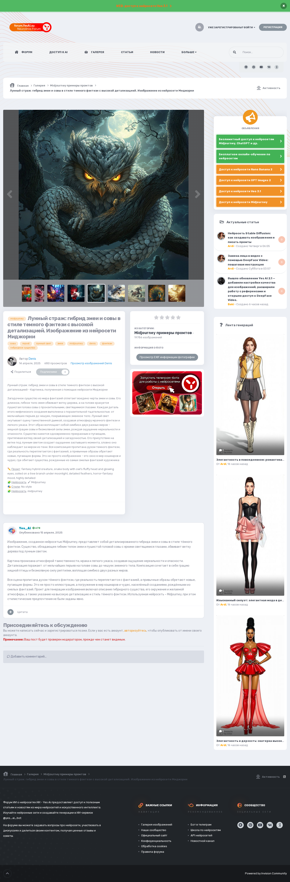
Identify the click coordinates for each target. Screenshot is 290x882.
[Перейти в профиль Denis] (12, 361)
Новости (157, 52)
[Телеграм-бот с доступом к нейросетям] (167, 393)
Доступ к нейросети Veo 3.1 (240, 191)
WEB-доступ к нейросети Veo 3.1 (141, 6)
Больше (188, 52)
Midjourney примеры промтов (163, 332)
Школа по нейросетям (206, 830)
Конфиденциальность (156, 840)
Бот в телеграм (201, 824)
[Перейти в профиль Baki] (221, 281)
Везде (274, 52)
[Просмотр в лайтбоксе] (104, 195)
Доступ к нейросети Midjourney (243, 202)
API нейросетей (201, 835)
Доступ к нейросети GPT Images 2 (245, 180)
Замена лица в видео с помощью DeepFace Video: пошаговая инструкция (248, 260)
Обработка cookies (154, 846)
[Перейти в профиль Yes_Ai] (12, 530)
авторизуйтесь (135, 630)
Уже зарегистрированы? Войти (231, 27)
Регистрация (272, 27)
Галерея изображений (156, 824)
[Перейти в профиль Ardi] (221, 235)
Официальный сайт (154, 835)
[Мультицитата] (10, 612)
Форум (26, 52)
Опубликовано (40, 532)
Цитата (22, 612)
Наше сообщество (153, 830)
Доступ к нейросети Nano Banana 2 (245, 169)
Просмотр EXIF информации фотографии (167, 357)
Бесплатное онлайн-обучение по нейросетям (244, 156)
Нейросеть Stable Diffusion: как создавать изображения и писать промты (251, 237)
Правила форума (152, 851)
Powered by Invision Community (266, 873)
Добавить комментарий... (28, 656)
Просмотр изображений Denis (91, 363)
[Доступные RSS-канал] (284, 777)
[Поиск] (234, 52)
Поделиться (22, 371)
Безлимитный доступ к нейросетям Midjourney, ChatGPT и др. (246, 141)
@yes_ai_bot (12, 818)
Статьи (127, 52)
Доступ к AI (58, 52)
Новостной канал (202, 840)
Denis (32, 359)
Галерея (97, 52)
